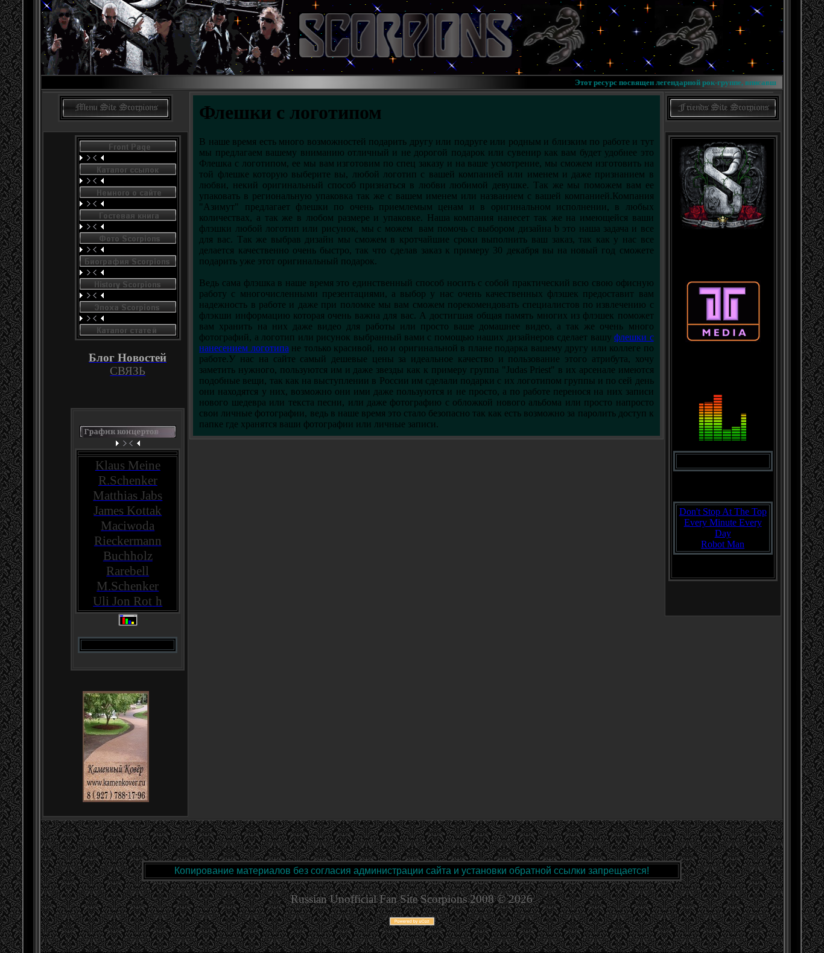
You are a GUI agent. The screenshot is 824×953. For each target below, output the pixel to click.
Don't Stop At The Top (723, 511)
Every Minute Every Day (723, 527)
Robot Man (722, 544)
